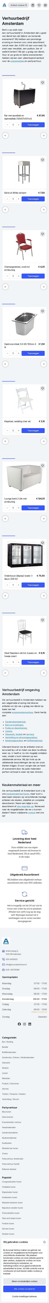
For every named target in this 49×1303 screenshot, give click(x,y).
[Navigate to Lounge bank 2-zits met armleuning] (24, 478)
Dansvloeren (7, 1117)
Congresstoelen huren (11, 1182)
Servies (5, 1089)
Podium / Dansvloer (10, 1083)
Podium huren (8, 1223)
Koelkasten (7, 1143)
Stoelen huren (8, 1234)
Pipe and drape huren (11, 1218)
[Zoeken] (26, 5)
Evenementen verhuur (11, 1122)
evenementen (17, 61)
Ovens (5, 1153)
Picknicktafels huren (10, 1213)
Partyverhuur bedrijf (10, 1164)
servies (30, 734)
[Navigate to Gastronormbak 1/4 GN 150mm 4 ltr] (24, 323)
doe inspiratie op (25, 806)
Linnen (8, 731)
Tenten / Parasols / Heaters (14, 1094)
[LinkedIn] (29, 1024)
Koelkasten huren (9, 1197)
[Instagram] (24, 1024)
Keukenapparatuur (14, 740)
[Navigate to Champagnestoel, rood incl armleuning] (24, 246)
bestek (19, 734)
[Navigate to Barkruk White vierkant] (24, 172)
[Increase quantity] (18, 124)
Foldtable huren (9, 1187)
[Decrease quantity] (7, 124)
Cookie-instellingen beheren (24, 1296)
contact (31, 812)
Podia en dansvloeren (16, 728)
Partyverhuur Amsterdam (12, 1159)
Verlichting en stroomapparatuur (21, 737)
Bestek (5, 1047)
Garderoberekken (10, 1132)
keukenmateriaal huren (17, 794)
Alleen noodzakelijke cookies (24, 1281)
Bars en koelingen (14, 725)
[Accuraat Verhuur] (4, 5)
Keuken (5, 1068)
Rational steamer (9, 1169)
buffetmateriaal (34, 740)
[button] (45, 5)
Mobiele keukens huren (12, 1202)
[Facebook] (19, 1024)
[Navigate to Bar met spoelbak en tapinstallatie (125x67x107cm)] (24, 95)
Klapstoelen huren (10, 1192)
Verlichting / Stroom (10, 1099)
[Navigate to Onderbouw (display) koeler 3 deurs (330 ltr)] (24, 555)
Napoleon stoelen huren (12, 1208)
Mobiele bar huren (10, 1148)
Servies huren (8, 1229)
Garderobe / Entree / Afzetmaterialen (18, 1057)
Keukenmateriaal (9, 1138)
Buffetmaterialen (9, 1052)
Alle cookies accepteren (24, 1289)
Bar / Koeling (7, 1042)
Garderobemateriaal (15, 721)
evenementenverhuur (22, 712)
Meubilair (6, 1078)
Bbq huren (6, 1112)
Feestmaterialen (9, 1127)
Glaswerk (10, 734)
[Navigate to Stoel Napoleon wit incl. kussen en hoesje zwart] (24, 632)
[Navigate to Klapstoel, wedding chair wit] (24, 401)
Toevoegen (33, 124)
